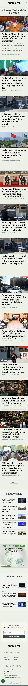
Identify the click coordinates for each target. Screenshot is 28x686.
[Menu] (2, 3)
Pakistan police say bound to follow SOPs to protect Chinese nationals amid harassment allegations (14, 260)
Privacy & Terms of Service (10, 675)
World (6, 657)
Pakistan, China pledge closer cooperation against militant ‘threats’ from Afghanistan (14, 37)
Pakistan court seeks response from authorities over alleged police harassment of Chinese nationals (14, 299)
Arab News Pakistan (8, 160)
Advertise (6, 673)
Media (16, 657)
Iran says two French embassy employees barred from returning (9, 516)
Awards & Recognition (9, 669)
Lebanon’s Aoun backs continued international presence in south (9, 533)
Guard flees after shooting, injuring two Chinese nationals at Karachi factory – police (13, 368)
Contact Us (6, 671)
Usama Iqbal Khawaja (9, 90)
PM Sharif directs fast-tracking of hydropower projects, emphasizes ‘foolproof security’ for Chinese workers (13, 468)
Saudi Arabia (8, 652)
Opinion (16, 655)
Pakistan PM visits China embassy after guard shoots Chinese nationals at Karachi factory (13, 335)
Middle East (5, 582)
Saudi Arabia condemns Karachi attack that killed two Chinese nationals (13, 400)
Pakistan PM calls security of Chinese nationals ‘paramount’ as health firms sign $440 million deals (14, 83)
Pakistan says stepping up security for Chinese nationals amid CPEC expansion (14, 154)
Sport (6, 662)
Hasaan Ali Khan (7, 54)
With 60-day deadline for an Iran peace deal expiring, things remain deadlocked (9, 509)
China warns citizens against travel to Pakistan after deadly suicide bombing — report (13, 433)
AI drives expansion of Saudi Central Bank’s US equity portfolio (9, 500)
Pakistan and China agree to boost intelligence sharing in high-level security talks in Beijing (14, 193)
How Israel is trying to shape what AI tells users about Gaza (9, 585)
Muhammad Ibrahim (8, 405)
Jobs (15, 659)
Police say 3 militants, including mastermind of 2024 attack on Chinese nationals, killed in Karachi (13, 119)
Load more (14, 482)
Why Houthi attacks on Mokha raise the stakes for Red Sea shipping (9, 595)
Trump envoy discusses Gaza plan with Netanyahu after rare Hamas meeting (9, 525)
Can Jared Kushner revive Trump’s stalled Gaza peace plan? (9, 604)
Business (7, 659)
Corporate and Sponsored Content (12, 677)
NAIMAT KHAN (6, 126)
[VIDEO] (14, 320)
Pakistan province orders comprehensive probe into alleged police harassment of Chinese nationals (14, 226)
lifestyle (17, 652)
